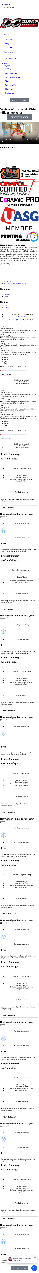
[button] (19, 508)
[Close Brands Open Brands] (9, 54)
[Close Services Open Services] (10, 69)
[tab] (19, 327)
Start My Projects (6, 374)
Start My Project (5, 438)
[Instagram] (7, 12)
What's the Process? (9, 507)
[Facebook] (2, 12)
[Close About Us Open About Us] (11, 35)
